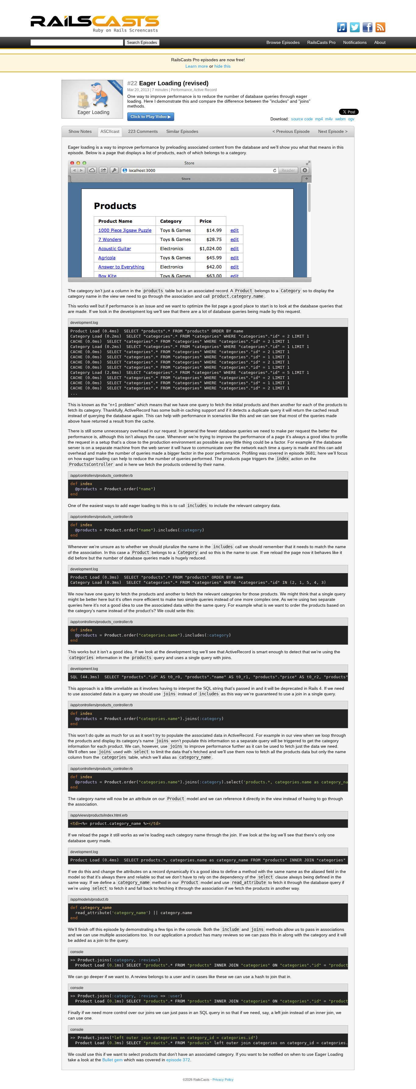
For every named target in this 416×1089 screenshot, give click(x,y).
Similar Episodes (182, 131)
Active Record (205, 90)
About (380, 42)
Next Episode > (332, 131)
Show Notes (80, 131)
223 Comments (143, 131)
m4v (329, 119)
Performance (181, 90)
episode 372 (178, 1059)
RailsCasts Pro (321, 42)
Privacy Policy (223, 1079)
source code (302, 119)
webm (340, 119)
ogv (351, 119)
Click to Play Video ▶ (151, 116)
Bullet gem (112, 1059)
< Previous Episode (291, 131)
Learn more (196, 66)
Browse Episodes (283, 42)
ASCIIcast (109, 131)
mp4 (319, 119)
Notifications (355, 42)
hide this (222, 66)
